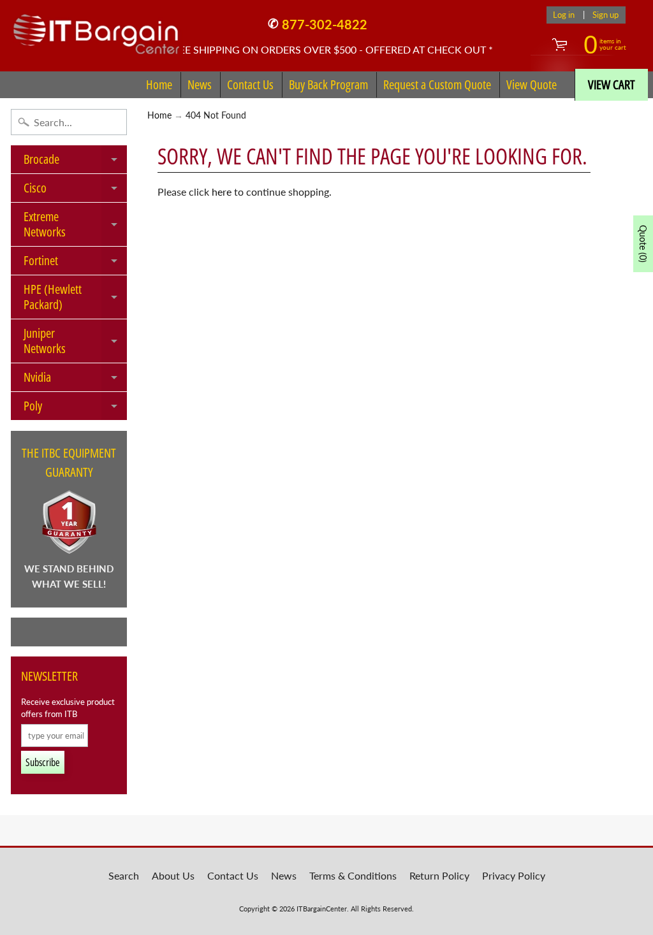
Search (123, 875)
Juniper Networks (75, 341)
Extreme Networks (75, 225)
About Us (173, 875)
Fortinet (75, 263)
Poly (75, 408)
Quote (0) (643, 244)
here (221, 191)
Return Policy (439, 875)
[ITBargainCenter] (96, 29)
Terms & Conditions (353, 875)
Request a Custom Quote (437, 84)
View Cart (611, 84)
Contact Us (250, 84)
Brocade (75, 161)
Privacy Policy (513, 875)
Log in (564, 15)
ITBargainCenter (322, 908)
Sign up (605, 15)
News (199, 84)
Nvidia (75, 379)
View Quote (531, 84)
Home (159, 84)
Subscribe (43, 762)
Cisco (75, 190)
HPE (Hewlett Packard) (75, 297)
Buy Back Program (328, 84)
